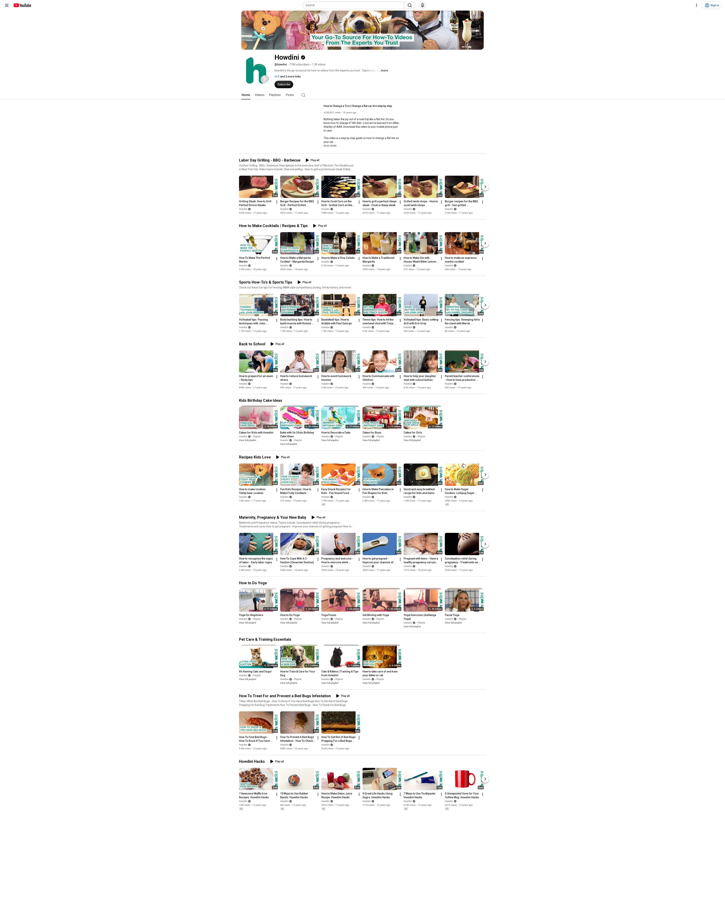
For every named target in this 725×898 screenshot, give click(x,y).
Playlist (257, 436)
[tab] (245, 95)
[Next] (485, 187)
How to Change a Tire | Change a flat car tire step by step (358, 105)
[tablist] (362, 95)
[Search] (410, 5)
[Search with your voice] (422, 5)
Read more (330, 146)
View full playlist (247, 440)
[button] (330, 146)
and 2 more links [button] (290, 76)
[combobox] (354, 5)
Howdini (243, 209)
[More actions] (277, 202)
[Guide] (7, 5)
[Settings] (696, 5)
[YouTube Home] (22, 5)
